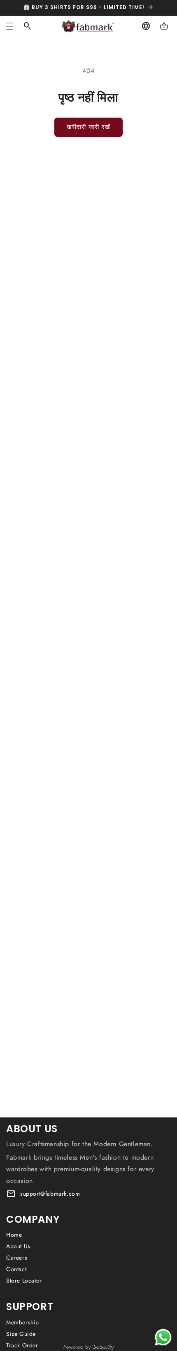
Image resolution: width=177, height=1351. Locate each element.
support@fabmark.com (50, 1194)
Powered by (88, 1346)
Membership (22, 1322)
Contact (16, 1269)
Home (14, 1235)
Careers (16, 1257)
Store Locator (24, 1280)
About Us (18, 1246)
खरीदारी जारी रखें (88, 127)
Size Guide (21, 1334)
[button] (9, 26)
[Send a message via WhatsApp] (163, 1337)
